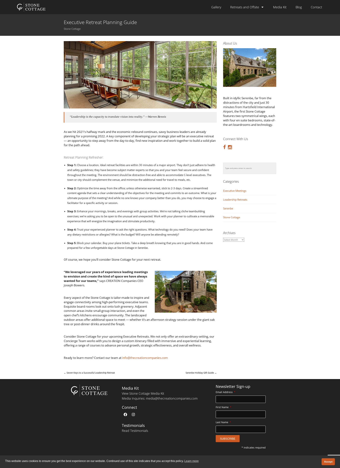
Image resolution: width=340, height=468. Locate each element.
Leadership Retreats (235, 199)
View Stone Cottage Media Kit (143, 393)
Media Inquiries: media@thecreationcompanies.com (160, 398)
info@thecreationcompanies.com (145, 358)
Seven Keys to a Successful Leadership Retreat (89, 372)
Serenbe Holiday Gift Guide (201, 372)
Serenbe (228, 208)
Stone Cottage (72, 28)
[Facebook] (125, 414)
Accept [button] (328, 461)
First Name (222, 407)
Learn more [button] (191, 461)
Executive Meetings (234, 191)
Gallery (216, 7)
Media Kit (280, 7)
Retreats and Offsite (244, 7)
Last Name (222, 422)
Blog (299, 7)
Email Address (224, 392)
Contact (316, 7)
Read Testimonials (135, 430)
